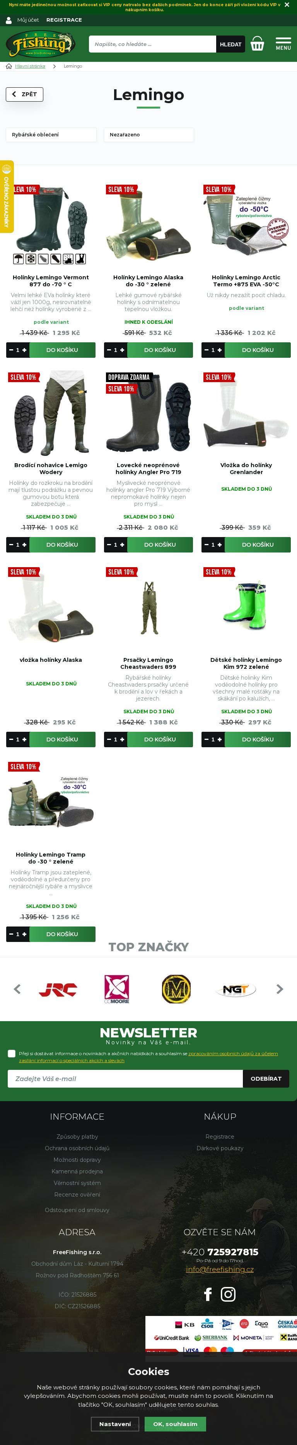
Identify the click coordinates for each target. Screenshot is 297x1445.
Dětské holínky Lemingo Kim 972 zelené (246, 663)
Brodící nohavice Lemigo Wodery (50, 469)
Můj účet (28, 20)
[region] (167, 60)
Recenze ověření (77, 1194)
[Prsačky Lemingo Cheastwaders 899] (148, 608)
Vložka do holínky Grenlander (246, 469)
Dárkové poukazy (220, 1148)
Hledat (231, 44)
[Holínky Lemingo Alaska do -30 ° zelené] (148, 225)
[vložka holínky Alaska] (51, 608)
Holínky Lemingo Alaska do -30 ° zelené (148, 281)
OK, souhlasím (175, 1424)
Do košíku (62, 350)
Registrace (219, 1136)
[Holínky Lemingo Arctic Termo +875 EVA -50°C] (246, 225)
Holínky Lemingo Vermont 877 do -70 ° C (51, 281)
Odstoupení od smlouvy (77, 1210)
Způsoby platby (77, 1136)
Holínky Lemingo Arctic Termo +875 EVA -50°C (246, 281)
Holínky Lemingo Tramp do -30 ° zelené (50, 858)
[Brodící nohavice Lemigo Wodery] (51, 413)
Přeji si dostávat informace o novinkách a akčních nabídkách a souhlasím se (148, 1057)
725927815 (220, 1252)
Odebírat (266, 1078)
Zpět (29, 94)
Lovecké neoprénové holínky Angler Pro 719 (148, 469)
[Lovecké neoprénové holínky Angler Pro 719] (148, 413)
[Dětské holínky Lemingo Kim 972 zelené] (246, 608)
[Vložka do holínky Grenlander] (246, 413)
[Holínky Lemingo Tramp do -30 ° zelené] (51, 802)
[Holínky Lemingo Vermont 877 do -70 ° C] (51, 225)
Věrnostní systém (77, 1183)
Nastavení (115, 1424)
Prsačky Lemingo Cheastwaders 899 (148, 663)
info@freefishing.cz (220, 1269)
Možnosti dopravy (77, 1159)
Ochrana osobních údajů (77, 1148)
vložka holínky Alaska (51, 659)
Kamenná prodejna (77, 1171)
